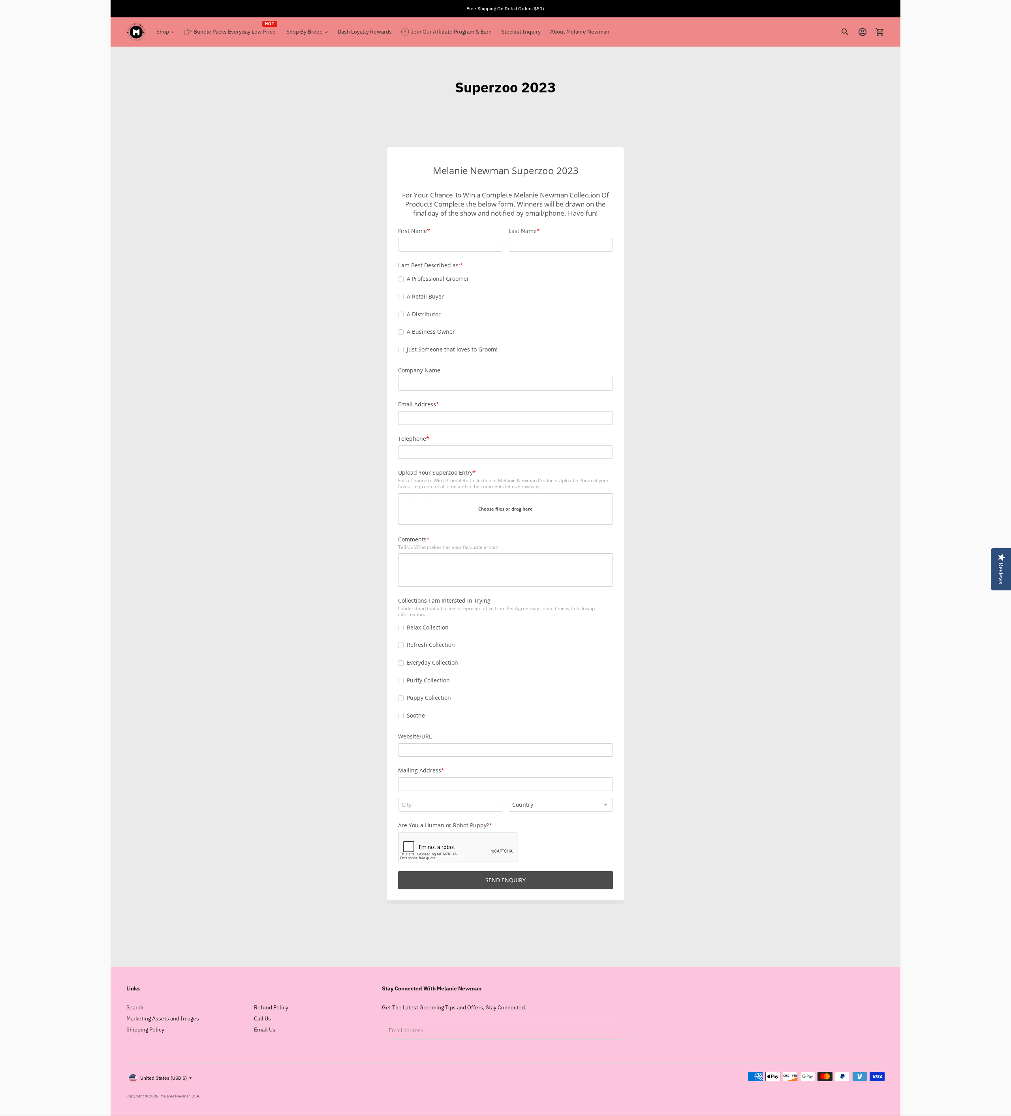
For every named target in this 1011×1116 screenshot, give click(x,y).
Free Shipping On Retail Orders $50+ (505, 8)
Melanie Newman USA (179, 1096)
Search (134, 1007)
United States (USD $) (163, 1078)
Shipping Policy (145, 1029)
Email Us (264, 1029)
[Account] (862, 32)
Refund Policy (271, 1007)
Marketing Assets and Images (162, 1018)
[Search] (845, 32)
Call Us (262, 1018)
